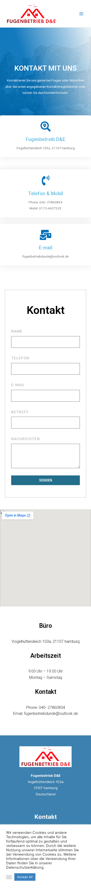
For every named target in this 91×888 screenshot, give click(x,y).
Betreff (20, 412)
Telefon (20, 358)
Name (17, 331)
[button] (9, 877)
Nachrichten (25, 439)
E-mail (18, 385)
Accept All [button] (25, 877)
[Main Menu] (81, 14)
